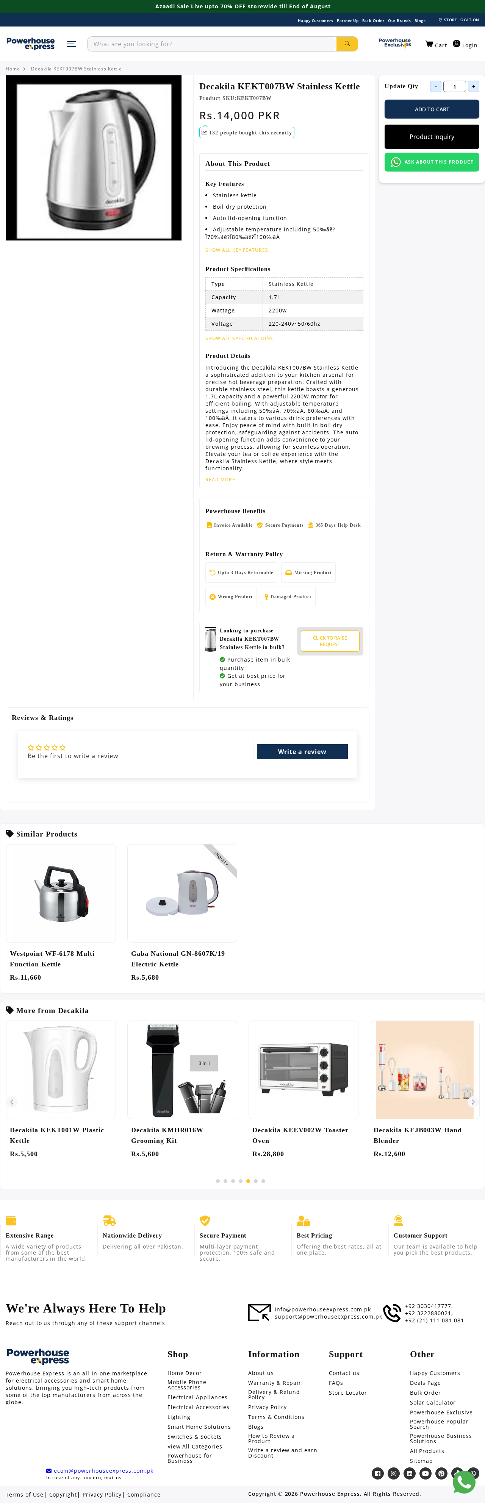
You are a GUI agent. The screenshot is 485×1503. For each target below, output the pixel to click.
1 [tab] (218, 1181)
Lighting (179, 1417)
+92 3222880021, (429, 1313)
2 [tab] (225, 1181)
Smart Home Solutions (199, 1427)
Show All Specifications (239, 338)
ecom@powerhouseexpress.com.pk (103, 1470)
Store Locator (348, 1392)
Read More (220, 480)
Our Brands (399, 20)
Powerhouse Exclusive (441, 1412)
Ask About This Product (439, 162)
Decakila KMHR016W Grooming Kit (167, 1135)
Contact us (344, 1373)
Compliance (144, 1494)
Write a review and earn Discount (283, 1453)
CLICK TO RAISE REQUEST (330, 641)
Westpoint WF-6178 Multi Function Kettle (52, 959)
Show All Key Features (236, 250)
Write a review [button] (302, 752)
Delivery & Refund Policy (274, 1394)
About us (261, 1373)
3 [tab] (233, 1181)
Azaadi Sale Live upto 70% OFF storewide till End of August (243, 6)
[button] (436, 44)
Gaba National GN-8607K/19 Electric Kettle (178, 959)
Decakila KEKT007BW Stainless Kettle (76, 69)
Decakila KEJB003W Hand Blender (418, 1135)
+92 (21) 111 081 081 (434, 1320)
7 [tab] (263, 1181)
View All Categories (194, 1446)
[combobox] (212, 44)
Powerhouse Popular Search (439, 1424)
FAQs (336, 1383)
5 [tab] (248, 1181)
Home (13, 69)
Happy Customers (315, 20)
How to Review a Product (271, 1438)
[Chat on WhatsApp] (464, 1482)
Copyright (63, 1494)
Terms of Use (25, 1494)
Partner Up (347, 20)
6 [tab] (256, 1181)
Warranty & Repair (274, 1383)
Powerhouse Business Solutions (441, 1438)
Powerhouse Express (330, 1494)
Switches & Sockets (194, 1436)
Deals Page (425, 1383)
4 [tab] (240, 1181)
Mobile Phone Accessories (187, 1385)
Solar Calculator (433, 1402)
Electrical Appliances (197, 1397)
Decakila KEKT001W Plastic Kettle (57, 1135)
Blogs (420, 20)
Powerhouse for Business (189, 1458)
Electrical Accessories (198, 1407)
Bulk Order (373, 20)
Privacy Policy (267, 1407)
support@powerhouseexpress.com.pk (328, 1316)
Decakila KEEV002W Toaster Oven (300, 1135)
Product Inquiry (432, 137)
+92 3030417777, (429, 1306)
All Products (427, 1451)
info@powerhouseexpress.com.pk (323, 1309)
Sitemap (421, 1461)
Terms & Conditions (276, 1417)
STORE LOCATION (461, 20)
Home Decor (184, 1373)
